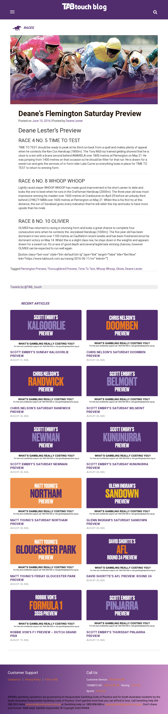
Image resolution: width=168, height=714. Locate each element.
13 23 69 (135, 685)
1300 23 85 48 (111, 685)
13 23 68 (100, 691)
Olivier (120, 268)
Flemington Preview (33, 268)
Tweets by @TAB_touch (26, 287)
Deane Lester (74, 120)
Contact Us (14, 679)
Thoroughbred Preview (62, 268)
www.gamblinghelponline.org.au (123, 704)
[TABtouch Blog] (84, 7)
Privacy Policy (33, 679)
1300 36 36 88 (116, 679)
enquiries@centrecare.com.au (43, 704)
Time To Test (86, 268)
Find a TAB (51, 679)
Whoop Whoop (105, 268)
